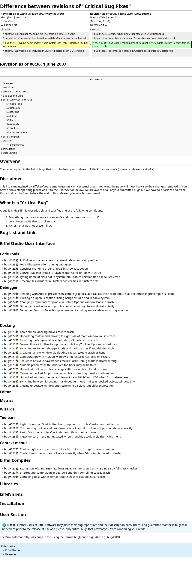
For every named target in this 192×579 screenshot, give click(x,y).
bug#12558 (11, 373)
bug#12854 (11, 277)
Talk (10, 17)
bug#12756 (11, 336)
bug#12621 (11, 453)
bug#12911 (11, 472)
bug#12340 (11, 381)
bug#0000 (113, 537)
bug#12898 (11, 424)
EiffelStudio (12, 550)
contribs (21, 17)
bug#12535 (11, 268)
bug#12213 (11, 377)
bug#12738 (11, 340)
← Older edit (9, 25)
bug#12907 (11, 306)
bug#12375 (11, 385)
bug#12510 (11, 272)
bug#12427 (11, 348)
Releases (10, 554)
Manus (94, 17)
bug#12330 (11, 332)
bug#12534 (11, 298)
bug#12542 (11, 365)
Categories (8, 546)
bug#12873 (11, 369)
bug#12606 (11, 294)
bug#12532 (11, 432)
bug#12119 (11, 356)
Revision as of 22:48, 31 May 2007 (23, 13)
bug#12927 (11, 361)
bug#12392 (11, 260)
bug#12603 (11, 476)
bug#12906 (11, 310)
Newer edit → (99, 25)
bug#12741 (11, 302)
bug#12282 (11, 468)
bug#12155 (11, 281)
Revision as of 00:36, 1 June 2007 (111, 13)
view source (54, 13)
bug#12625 (11, 449)
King (3, 17)
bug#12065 (11, 352)
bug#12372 (11, 264)
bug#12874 (11, 436)
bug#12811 (11, 428)
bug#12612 (11, 344)
